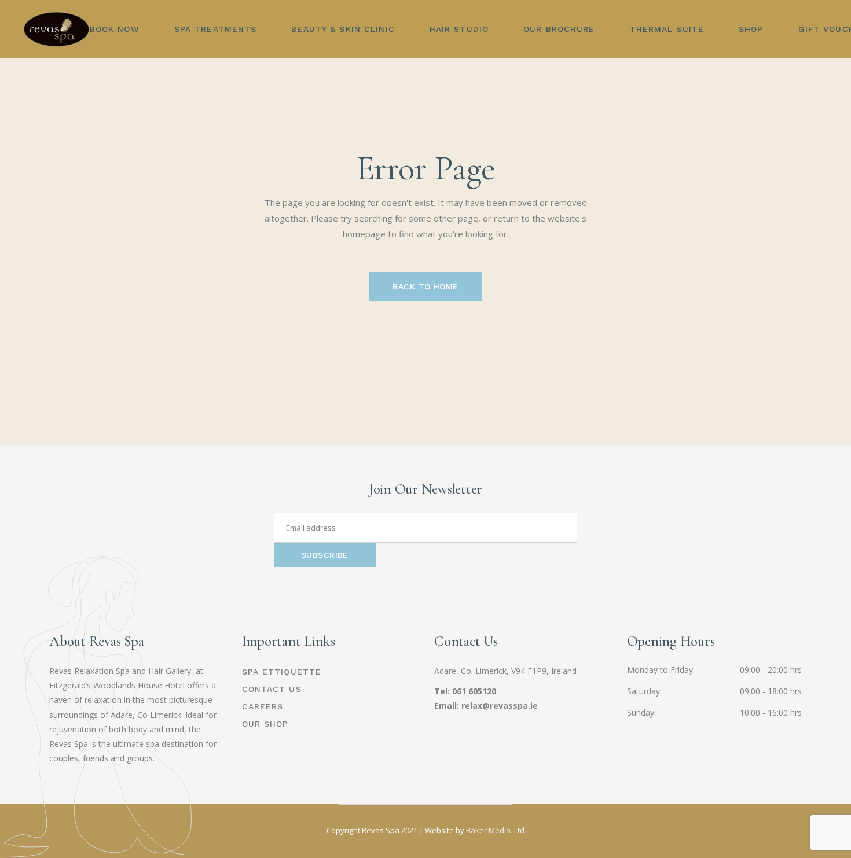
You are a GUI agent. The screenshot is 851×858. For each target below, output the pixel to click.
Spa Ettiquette (282, 671)
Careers (263, 706)
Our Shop (265, 723)
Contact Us (272, 689)
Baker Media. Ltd (495, 830)
